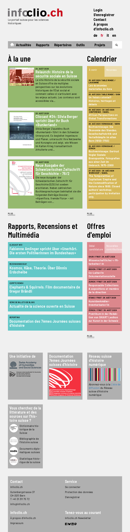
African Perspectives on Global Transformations (103, 116)
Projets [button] (99, 45)
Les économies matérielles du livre (100, 87)
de (96, 35)
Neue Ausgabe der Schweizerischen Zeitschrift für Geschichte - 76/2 (58, 169)
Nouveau (111, 69)
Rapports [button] (42, 45)
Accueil (14, 45)
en (114, 35)
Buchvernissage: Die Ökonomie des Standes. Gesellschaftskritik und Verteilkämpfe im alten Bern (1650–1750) (103, 133)
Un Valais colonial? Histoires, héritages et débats (102, 100)
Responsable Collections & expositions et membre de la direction (104, 288)
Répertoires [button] (63, 45)
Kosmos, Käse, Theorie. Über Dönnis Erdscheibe (38, 270)
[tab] (95, 71)
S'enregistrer (104, 14)
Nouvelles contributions (114, 247)
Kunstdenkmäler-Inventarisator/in (99, 302)
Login (98, 10)
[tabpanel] (104, 142)
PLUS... (11, 213)
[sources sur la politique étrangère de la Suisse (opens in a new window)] (14, 451)
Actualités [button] (23, 45)
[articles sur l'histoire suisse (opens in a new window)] (14, 428)
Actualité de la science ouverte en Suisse (42, 306)
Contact (100, 19)
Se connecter (72, 487)
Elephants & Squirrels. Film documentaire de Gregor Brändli (45, 289)
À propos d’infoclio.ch (104, 26)
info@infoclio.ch (20, 504)
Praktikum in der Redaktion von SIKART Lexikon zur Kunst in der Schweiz (103, 317)
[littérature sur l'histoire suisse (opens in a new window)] (14, 441)
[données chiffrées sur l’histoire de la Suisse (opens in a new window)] (14, 461)
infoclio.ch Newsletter (78, 518)
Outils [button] (80, 45)
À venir (93, 69)
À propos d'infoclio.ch (23, 518)
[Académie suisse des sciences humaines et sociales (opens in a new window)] (25, 364)
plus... (90, 213)
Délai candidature (96, 247)
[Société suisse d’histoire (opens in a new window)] (25, 374)
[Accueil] (35, 12)
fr (102, 35)
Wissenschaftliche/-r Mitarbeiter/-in (104, 261)
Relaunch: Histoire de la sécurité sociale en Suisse (56, 74)
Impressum (16, 523)
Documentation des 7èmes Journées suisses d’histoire (45, 323)
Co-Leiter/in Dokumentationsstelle (102, 274)
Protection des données (79, 492)
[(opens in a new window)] (104, 374)
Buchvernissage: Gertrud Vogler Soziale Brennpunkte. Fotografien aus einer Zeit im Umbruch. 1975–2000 (104, 158)
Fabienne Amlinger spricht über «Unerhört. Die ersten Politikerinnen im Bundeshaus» (43, 250)
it (108, 35)
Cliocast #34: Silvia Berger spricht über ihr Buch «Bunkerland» (57, 120)
